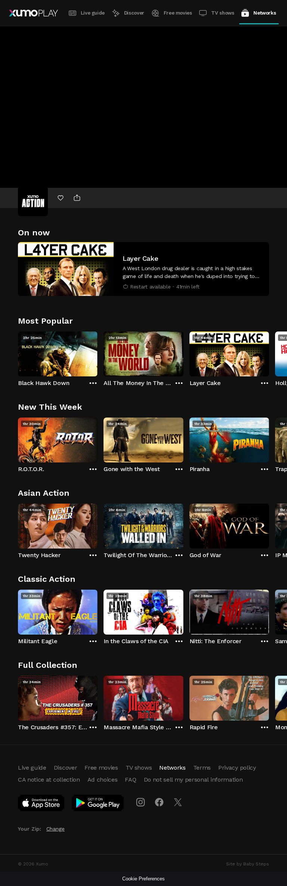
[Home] (33, 13)
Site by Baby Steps (247, 864)
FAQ (130, 779)
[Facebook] (159, 802)
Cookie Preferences (143, 879)
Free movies (178, 13)
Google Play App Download (98, 804)
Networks (264, 13)
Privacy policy (237, 767)
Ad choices (102, 779)
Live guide (93, 13)
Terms (202, 767)
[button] (143, 269)
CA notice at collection (49, 779)
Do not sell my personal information (193, 779)
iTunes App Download (41, 804)
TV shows (222, 13)
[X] (177, 802)
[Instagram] (140, 802)
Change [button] (55, 829)
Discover (134, 13)
